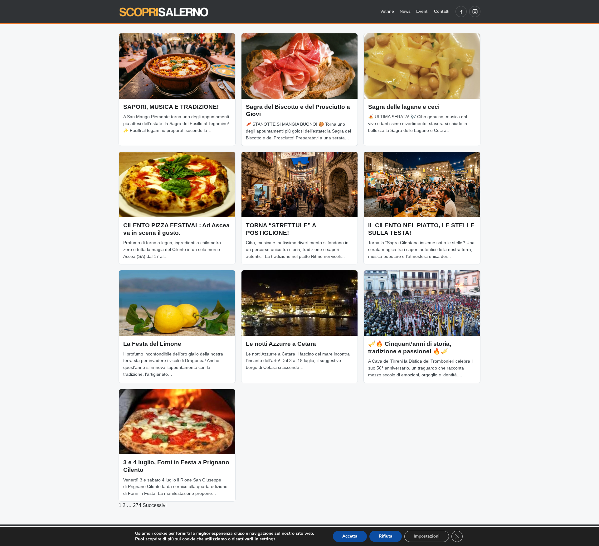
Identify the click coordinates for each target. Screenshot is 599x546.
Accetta (350, 536)
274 (137, 505)
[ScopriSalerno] (164, 11)
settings (267, 539)
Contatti (441, 11)
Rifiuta (385, 536)
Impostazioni (427, 536)
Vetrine (387, 11)
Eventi (422, 11)
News (405, 11)
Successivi (155, 505)
